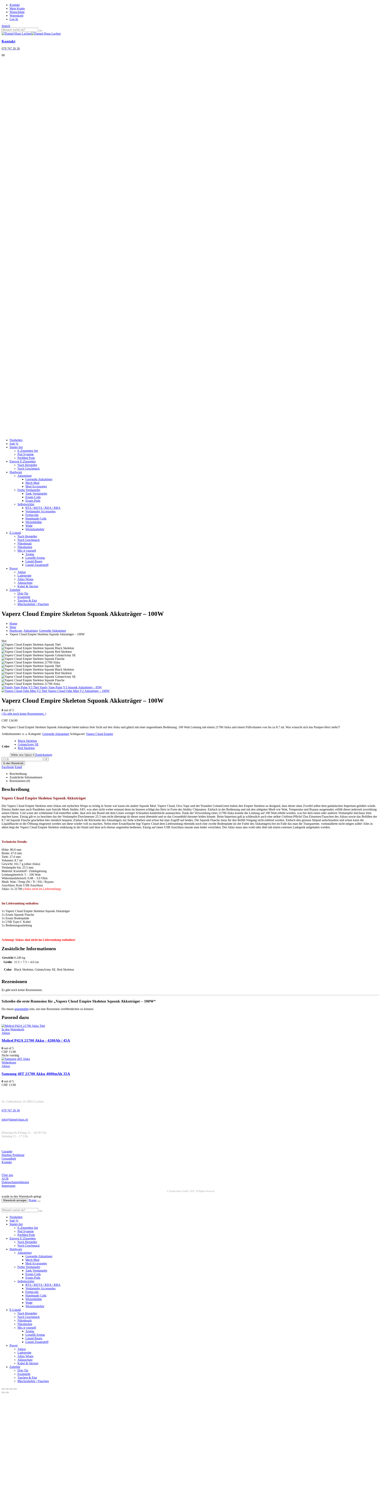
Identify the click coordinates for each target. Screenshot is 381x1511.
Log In (14, 19)
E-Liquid (15, 532)
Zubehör (15, 590)
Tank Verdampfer (36, 493)
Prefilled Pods (26, 458)
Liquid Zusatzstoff (36, 565)
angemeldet (21, 1009)
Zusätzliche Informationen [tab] (26, 777)
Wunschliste (17, 12)
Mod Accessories (36, 486)
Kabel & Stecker (27, 586)
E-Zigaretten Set (27, 450)
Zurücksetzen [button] (43, 754)
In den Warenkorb (13, 763)
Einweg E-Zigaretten (23, 461)
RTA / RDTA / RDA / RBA (43, 507)
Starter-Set (16, 447)
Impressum (8, 1185)
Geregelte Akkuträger (38, 479)
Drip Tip (22, 593)
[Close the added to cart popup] (38, 1201)
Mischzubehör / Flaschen (33, 604)
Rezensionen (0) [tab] (20, 781)
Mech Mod (32, 483)
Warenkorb (16, 15)
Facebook (8, 767)
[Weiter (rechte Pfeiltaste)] (7, 1392)
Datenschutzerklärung (15, 1182)
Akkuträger (24, 475)
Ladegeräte (24, 575)
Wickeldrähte (33, 522)
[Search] (40, 30)
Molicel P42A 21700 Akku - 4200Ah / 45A (36, 1040)
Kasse (33, 1200)
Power (14, 568)
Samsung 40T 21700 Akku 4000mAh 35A (36, 1074)
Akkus (21, 572)
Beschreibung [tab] (18, 773)
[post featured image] (23, 1025)
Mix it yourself (26, 550)
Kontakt (15, 5)
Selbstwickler (25, 504)
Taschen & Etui (27, 600)
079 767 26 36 (11, 1110)
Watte (29, 525)
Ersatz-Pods (32, 500)
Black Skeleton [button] (27, 741)
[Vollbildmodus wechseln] (7, 1389)
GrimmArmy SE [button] (28, 744)
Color (6, 746)
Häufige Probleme (13, 1155)
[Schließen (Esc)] (15, 1389)
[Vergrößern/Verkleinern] (3, 1389)
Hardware (16, 472)
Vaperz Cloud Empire (99, 734)
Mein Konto (17, 8)
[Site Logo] (31, 33)
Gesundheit (9, 1158)
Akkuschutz (25, 582)
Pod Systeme (25, 454)
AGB (5, 1178)
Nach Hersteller (27, 465)
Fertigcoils (31, 515)
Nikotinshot (24, 547)
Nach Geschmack (28, 468)
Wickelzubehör (34, 529)
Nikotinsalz (24, 543)
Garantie (7, 1151)
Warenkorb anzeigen (15, 1200)
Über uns (7, 1175)
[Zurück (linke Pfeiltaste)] (3, 1392)
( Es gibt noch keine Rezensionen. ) (24, 713)
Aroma (29, 554)
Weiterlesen (9, 1062)
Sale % (14, 443)
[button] (6, 26)
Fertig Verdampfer (28, 490)
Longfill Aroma (35, 557)
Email (18, 767)
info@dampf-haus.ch (15, 1119)
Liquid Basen (33, 561)
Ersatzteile (23, 597)
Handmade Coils (35, 518)
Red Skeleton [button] (26, 748)
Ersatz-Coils (33, 497)
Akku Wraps (25, 579)
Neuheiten (16, 440)
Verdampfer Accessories (40, 511)
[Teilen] (11, 1389)
